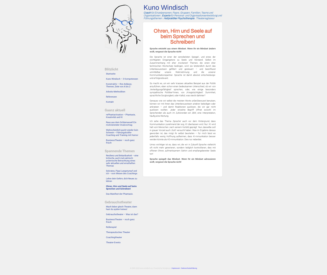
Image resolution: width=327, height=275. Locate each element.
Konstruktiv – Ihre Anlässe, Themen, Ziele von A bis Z (119, 85)
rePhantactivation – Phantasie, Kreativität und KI (120, 115)
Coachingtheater (114, 237)
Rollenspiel (111, 227)
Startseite (110, 73)
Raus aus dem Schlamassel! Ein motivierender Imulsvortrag (121, 123)
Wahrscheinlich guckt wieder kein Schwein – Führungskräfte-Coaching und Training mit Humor (122, 132)
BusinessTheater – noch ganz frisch (120, 141)
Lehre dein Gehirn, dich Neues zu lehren (121, 179)
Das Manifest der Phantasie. (119, 194)
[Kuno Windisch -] (123, 29)
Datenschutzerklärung (189, 268)
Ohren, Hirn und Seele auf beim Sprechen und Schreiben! (121, 187)
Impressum (176, 268)
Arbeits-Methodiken (115, 91)
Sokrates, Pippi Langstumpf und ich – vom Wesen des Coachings (121, 172)
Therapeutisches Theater (118, 232)
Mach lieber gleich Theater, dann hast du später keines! (121, 207)
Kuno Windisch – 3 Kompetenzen (122, 79)
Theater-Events (113, 242)
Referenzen (111, 96)
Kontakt (110, 102)
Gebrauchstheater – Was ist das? (122, 214)
